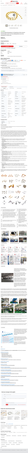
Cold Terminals (3, 444)
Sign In (2, 83)
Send (7, 404)
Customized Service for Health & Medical (24, 425)
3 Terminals (10, 442)
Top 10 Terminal (13, 444)
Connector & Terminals (10, 5)
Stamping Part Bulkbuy (4, 446)
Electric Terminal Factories (4, 442)
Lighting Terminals (20, 442)
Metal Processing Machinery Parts (11, 425)
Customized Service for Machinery (4, 426)
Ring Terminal (2, 437)
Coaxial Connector (8, 435)
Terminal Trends (18, 444)
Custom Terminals (15, 442)
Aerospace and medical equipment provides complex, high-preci (4, 425)
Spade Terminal (24, 435)
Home (1, 5)
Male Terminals (8, 444)
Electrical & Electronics (5, 5)
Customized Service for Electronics (17, 425)
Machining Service (9, 426)
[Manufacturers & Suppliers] (14, 1)
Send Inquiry (7, 46)
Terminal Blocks (3, 435)
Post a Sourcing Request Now (22, 404)
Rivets (21, 426)
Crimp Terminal (19, 435)
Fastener (15, 426)
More (1, 447)
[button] (24, 88)
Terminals (14, 5)
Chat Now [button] (21, 46)
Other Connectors (14, 435)
